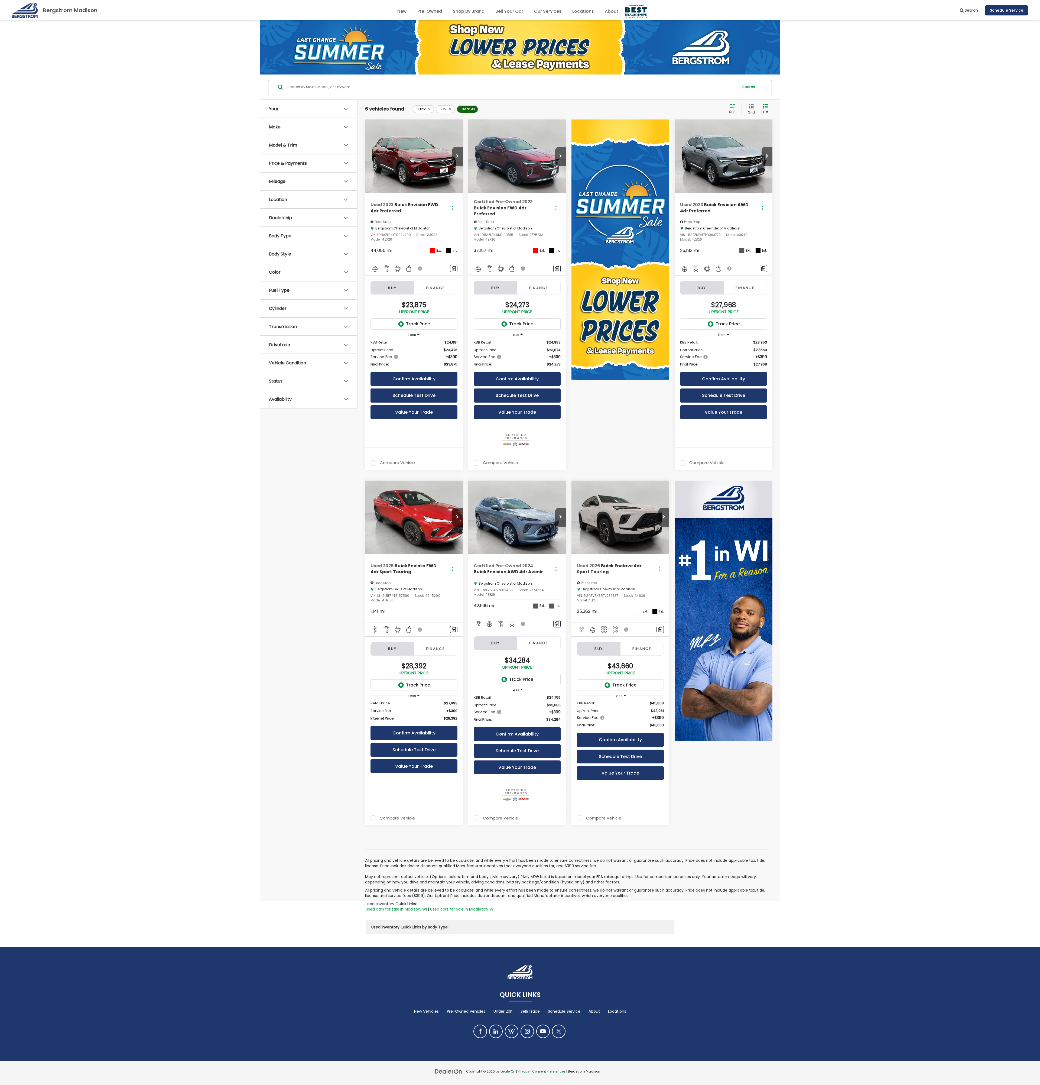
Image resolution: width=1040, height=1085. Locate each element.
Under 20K (502, 1011)
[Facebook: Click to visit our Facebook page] (480, 1031)
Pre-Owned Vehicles (466, 1011)
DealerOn (507, 1071)
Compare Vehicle (397, 463)
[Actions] (452, 208)
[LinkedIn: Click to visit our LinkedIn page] (496, 1031)
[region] (413, 353)
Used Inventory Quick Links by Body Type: (409, 927)
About (594, 1011)
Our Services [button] (547, 11)
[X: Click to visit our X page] (559, 1031)
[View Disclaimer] (420, 268)
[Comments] (453, 268)
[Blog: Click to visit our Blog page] (511, 1031)
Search (748, 86)
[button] (457, 156)
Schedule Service (1006, 10)
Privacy (524, 1071)
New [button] (402, 11)
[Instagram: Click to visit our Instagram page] (527, 1031)
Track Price (418, 324)
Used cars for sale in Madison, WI (396, 909)
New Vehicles (426, 1011)
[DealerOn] (448, 1071)
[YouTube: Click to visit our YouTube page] (543, 1031)
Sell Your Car (509, 11)
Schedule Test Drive (413, 395)
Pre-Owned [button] (429, 11)
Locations (583, 11)
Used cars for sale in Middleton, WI (462, 909)
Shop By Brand (469, 11)
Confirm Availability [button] (413, 379)
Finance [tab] (435, 287)
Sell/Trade (530, 1011)
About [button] (611, 11)
